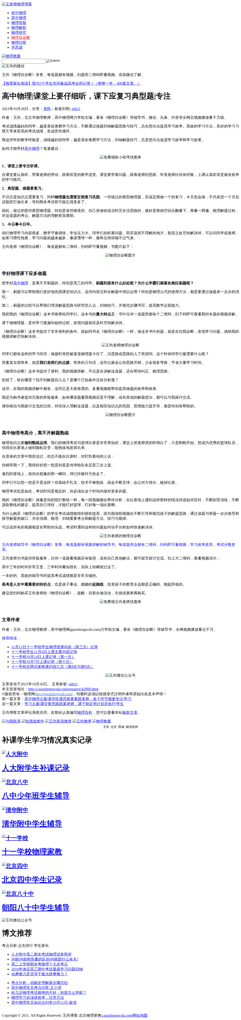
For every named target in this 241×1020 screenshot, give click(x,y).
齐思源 (17, 47)
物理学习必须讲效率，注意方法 (37, 998)
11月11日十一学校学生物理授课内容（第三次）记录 (54, 647)
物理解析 (18, 28)
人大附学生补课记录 (36, 768)
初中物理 (18, 13)
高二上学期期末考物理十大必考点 (39, 964)
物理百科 (84, 712)
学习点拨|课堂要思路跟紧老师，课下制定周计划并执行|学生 (74, 704)
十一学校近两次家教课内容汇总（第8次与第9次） (52, 667)
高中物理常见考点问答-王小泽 (36, 988)
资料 (47, 109)
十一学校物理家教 (32, 851)
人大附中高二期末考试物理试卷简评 (41, 954)
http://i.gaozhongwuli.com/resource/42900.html (63, 689)
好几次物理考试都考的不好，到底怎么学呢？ (49, 993)
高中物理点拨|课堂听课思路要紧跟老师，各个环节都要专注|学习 (77, 699)
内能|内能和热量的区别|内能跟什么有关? (44, 959)
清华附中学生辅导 (32, 823)
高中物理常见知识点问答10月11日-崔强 (43, 1002)
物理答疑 (18, 23)
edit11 (76, 109)
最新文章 (129, 712)
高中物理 (18, 18)
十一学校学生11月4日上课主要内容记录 (44, 652)
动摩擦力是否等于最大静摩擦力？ (39, 974)
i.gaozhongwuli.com (116, 1015)
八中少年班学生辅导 (36, 795)
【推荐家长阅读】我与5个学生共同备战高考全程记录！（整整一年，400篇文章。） (71, 83)
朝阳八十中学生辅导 (36, 907)
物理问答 (18, 42)
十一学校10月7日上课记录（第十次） (42, 662)
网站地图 (140, 1015)
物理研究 (18, 33)
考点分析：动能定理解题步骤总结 (39, 983)
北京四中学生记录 (32, 879)
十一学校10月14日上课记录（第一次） (43, 657)
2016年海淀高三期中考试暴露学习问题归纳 (47, 969)
